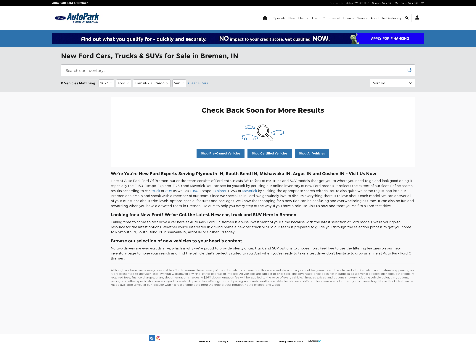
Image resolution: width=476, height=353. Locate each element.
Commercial (331, 18)
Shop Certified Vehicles (269, 153)
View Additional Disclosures (252, 341)
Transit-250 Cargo (150, 83)
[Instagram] (158, 338)
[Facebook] (152, 338)
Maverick (249, 191)
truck (155, 191)
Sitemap (203, 341)
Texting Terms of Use (289, 341)
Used (316, 18)
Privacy (222, 341)
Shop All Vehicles (312, 153)
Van (177, 83)
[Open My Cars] (416, 18)
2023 (104, 83)
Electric (303, 18)
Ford (121, 83)
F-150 (194, 191)
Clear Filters (198, 83)
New (291, 18)
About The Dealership (386, 18)
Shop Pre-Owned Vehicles (220, 153)
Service (362, 18)
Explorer (219, 191)
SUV (168, 191)
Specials (279, 18)
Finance (348, 18)
